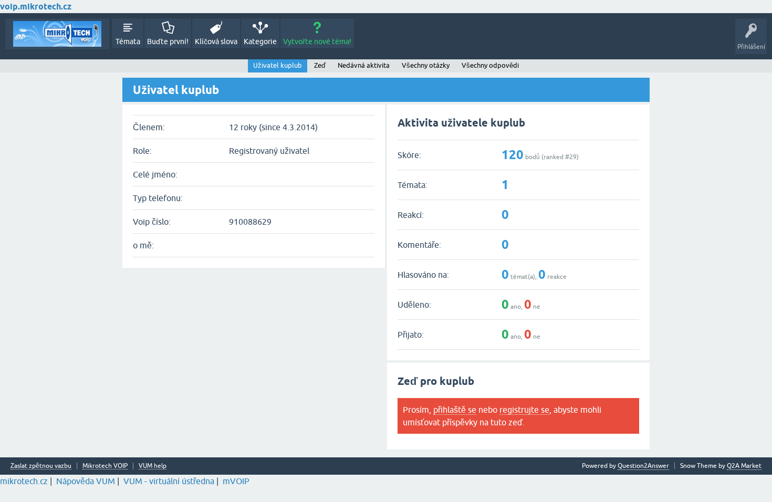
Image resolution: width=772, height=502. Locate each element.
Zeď (320, 65)
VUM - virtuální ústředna (168, 481)
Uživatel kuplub (277, 65)
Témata (128, 41)
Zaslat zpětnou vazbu (41, 466)
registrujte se (524, 409)
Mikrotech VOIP (105, 466)
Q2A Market (744, 465)
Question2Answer (643, 465)
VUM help (152, 466)
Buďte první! (168, 41)
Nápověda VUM (85, 481)
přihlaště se (454, 409)
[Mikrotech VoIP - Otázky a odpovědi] (57, 33)
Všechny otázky (426, 65)
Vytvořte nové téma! (317, 41)
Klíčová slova (216, 41)
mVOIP (236, 481)
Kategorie (260, 41)
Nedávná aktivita (364, 65)
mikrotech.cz (24, 481)
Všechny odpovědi (490, 65)
